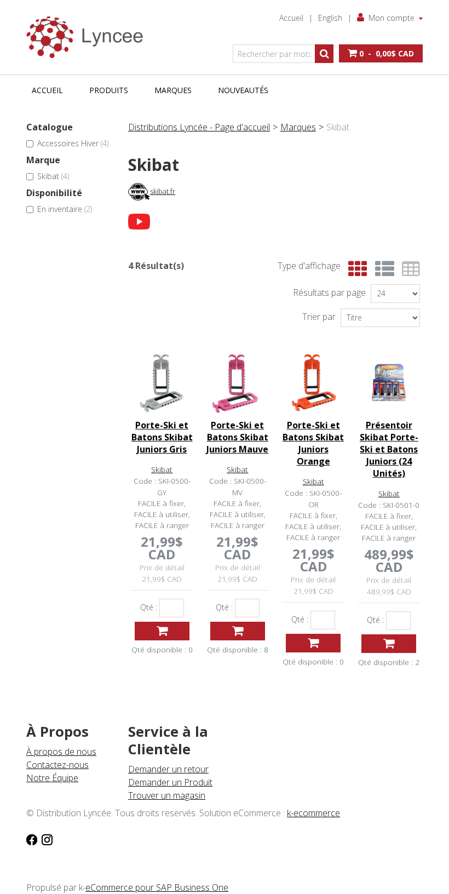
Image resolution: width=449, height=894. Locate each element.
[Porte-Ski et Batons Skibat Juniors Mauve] (237, 383)
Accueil (291, 18)
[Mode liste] (382, 269)
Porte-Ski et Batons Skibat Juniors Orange (313, 443)
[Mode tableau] (408, 269)
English (330, 18)
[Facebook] (31, 839)
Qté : (148, 607)
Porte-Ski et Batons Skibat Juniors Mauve (237, 437)
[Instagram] (47, 839)
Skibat (53, 176)
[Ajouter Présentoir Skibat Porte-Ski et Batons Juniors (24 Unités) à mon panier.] (388, 643)
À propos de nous (61, 752)
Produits (108, 90)
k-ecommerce (313, 813)
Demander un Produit (170, 782)
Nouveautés (243, 90)
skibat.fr (162, 191)
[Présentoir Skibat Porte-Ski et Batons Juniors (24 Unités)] (389, 383)
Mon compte (391, 18)
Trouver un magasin (166, 795)
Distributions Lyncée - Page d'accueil (199, 127)
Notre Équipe (52, 778)
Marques (173, 90)
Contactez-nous (57, 765)
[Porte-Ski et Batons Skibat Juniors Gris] (162, 383)
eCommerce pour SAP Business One (156, 887)
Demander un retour (168, 769)
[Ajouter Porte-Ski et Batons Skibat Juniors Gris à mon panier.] (162, 631)
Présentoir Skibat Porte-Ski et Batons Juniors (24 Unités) (389, 449)
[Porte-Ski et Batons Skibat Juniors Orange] (313, 383)
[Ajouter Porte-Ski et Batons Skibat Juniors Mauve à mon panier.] (237, 631)
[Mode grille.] (355, 269)
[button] (381, 53)
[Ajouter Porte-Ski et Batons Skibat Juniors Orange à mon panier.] (313, 643)
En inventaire (64, 209)
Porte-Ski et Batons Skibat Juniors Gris (162, 437)
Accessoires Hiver (72, 143)
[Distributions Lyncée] (88, 37)
